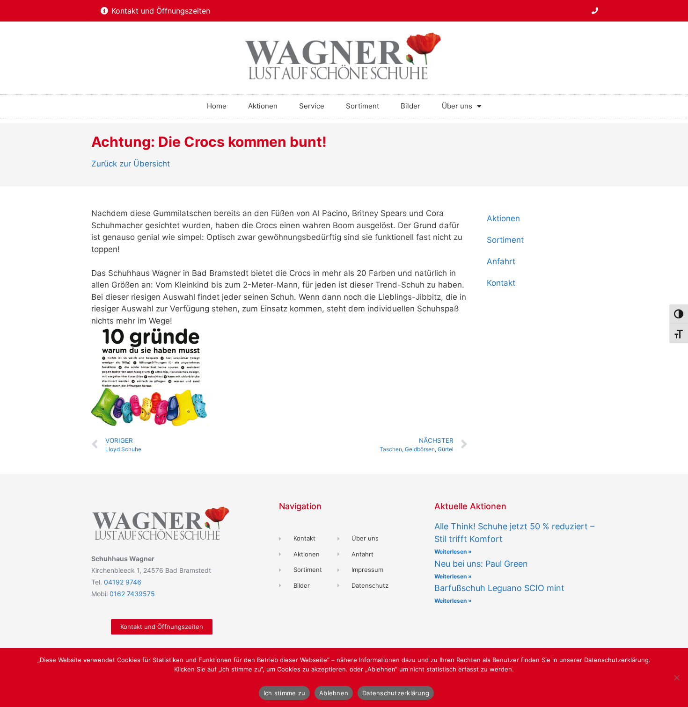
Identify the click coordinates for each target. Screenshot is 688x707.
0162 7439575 (132, 594)
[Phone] (594, 10)
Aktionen (263, 105)
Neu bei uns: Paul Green (481, 564)
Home (217, 105)
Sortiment (362, 105)
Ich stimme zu (284, 693)
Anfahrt (501, 261)
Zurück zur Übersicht (130, 163)
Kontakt (501, 283)
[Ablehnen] (676, 677)
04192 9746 (122, 582)
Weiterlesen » (453, 551)
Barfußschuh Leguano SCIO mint (499, 588)
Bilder (410, 105)
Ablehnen (333, 693)
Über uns (457, 105)
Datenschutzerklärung (395, 693)
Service (311, 105)
